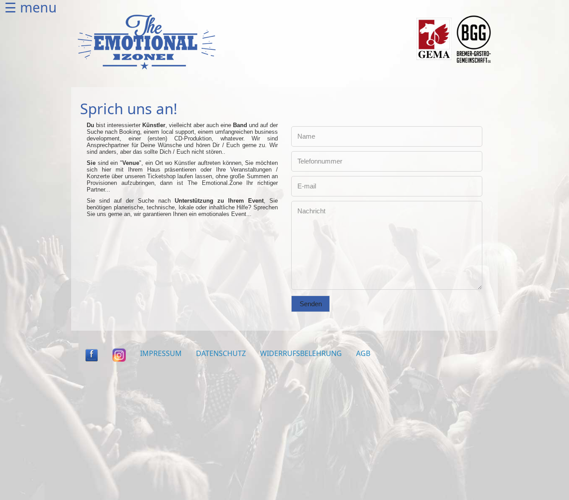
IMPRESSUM (161, 353)
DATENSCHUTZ (221, 353)
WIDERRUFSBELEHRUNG (301, 353)
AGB (363, 353)
